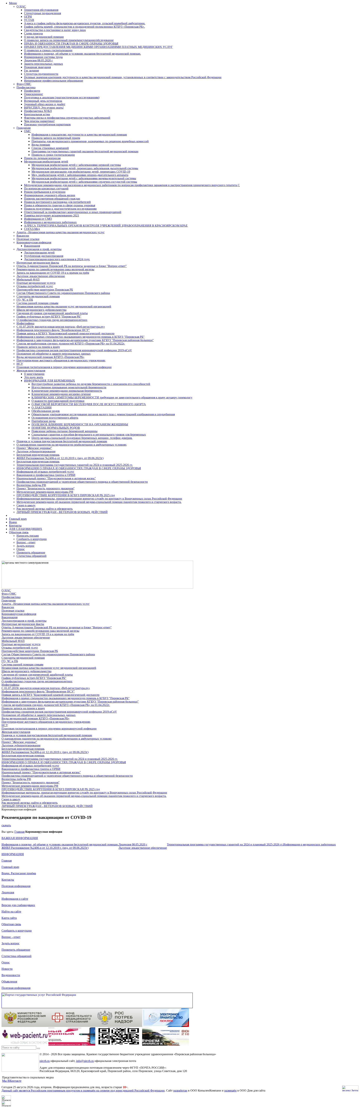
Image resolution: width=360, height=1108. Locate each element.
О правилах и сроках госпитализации (48, 50)
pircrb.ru (45, 1060)
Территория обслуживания (41, 9)
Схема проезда (33, 33)
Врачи (13, 522)
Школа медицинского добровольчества (41, 309)
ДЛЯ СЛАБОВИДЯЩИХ (25, 528)
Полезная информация (16, 886)
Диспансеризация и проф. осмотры (39, 249)
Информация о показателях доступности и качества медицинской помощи (79, 134)
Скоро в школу (25, 505)
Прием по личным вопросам (42, 158)
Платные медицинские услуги (36, 282)
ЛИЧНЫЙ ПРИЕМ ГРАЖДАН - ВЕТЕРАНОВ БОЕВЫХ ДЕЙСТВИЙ (62, 512)
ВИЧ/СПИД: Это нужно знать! (44, 107)
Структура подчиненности (41, 73)
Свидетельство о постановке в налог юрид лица (55, 30)
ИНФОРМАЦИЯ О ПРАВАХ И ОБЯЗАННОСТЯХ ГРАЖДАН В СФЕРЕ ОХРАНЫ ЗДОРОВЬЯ (78, 468)
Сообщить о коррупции (31, 539)
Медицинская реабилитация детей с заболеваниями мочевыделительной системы (84, 178)
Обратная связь (18, 532)
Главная (19, 831)
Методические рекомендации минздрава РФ (44, 491)
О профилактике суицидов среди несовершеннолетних (51, 320)
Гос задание (31, 70)
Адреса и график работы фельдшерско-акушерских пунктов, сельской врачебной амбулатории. (84, 23)
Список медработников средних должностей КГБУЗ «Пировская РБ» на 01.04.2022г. (70, 343)
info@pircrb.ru (85, 1060)
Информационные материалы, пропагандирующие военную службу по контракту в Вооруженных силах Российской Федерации (99, 498)
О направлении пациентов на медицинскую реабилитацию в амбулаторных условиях (71, 444)
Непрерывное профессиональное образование (53, 80)
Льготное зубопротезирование (36, 451)
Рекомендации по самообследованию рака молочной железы (55, 269)
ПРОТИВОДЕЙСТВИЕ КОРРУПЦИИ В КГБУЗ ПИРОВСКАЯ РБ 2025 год (65, 495)
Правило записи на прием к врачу (38, 346)
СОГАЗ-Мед (32, 229)
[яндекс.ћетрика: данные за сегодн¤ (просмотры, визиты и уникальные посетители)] (350, 1088)
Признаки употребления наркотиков (47, 124)
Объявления (9, 981)
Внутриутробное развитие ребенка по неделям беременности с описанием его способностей (91, 384)
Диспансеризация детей (39, 252)
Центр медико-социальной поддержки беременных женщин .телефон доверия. (82, 437)
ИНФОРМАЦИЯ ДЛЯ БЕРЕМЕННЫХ (49, 380)
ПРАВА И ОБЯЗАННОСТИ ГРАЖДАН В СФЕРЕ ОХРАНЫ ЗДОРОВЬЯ (71, 43)
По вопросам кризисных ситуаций (46, 188)
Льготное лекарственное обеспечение (40, 276)
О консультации (34, 373)
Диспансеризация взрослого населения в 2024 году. (57, 259)
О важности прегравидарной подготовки (58, 400)
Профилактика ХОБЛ (38, 111)
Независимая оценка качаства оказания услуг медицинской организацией (63, 306)
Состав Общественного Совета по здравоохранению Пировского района (63, 293)
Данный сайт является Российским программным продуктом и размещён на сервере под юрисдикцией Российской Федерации (83, 1090)
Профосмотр (32, 90)
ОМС (27, 131)
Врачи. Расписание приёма (19, 873)
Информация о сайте (15, 898)
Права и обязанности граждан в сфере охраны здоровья (59, 205)
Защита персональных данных (43, 63)
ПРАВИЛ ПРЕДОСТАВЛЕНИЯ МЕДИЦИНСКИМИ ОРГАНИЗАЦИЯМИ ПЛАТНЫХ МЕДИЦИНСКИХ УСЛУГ (98, 46)
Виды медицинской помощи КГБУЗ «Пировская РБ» (50, 357)
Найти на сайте (11, 911)
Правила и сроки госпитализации (53, 154)
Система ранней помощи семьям (37, 303)
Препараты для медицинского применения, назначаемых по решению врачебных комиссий (90, 141)
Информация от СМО (38, 218)
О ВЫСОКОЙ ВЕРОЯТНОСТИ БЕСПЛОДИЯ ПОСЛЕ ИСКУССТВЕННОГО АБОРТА (89, 404)
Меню (13, 3)
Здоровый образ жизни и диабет (44, 104)
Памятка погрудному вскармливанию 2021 (51, 215)
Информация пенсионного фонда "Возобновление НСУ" (53, 330)
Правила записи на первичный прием (56, 138)
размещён (230, 1090)
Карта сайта (9, 917)
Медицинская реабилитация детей (46, 161)
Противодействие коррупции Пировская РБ (44, 289)
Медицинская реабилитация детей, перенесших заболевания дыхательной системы (85, 168)
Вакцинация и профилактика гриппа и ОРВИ (45, 475)
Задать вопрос (25, 545)
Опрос (20, 549)
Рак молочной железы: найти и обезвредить (44, 508)
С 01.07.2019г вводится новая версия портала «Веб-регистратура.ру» (60, 326)
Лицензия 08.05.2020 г (38, 60)
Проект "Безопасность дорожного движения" (45, 488)
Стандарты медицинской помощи (38, 296)
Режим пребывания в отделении (44, 191)
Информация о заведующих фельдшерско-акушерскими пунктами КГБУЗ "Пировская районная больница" (85, 340)
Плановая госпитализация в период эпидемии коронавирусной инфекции (64, 367)
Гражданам (23, 127)
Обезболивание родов (46, 411)
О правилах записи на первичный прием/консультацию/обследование (69, 40)
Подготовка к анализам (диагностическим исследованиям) (61, 97)
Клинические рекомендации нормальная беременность (67, 390)
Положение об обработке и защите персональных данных (53, 353)
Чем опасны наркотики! (39, 121)
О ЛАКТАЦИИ (42, 407)
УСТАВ (29, 20)
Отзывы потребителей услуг (34, 286)
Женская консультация (30, 370)
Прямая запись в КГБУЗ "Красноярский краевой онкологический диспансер (65, 333)
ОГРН (28, 16)
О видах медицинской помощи (44, 36)
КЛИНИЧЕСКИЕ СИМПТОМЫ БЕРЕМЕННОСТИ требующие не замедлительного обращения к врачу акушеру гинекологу (112, 397)
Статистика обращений (31, 555)
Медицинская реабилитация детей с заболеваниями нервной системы (76, 164)
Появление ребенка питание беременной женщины (65, 431)
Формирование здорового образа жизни (49, 195)
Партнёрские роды (44, 421)
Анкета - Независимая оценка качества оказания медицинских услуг (60, 232)
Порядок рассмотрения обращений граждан (52, 198)
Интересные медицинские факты (37, 262)
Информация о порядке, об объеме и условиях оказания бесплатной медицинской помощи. (82, 53)
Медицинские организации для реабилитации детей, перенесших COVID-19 (81, 171)
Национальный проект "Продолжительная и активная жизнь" (56, 478)
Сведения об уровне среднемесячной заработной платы (52, 313)
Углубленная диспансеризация (43, 255)
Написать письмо (27, 535)
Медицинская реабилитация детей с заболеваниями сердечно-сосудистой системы (84, 181)
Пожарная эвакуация (37, 67)
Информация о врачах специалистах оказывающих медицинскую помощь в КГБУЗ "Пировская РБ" (80, 336)
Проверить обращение (30, 552)
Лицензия (8, 892)
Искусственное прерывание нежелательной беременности (69, 387)
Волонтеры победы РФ (31, 485)
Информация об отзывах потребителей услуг (45, 471)
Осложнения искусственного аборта (55, 417)
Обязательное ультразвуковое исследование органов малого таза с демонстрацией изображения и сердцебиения (103, 414)
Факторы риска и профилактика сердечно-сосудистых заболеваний (67, 117)
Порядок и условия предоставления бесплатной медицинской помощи (61, 441)
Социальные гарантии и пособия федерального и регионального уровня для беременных (89, 434)
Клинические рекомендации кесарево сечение (61, 394)
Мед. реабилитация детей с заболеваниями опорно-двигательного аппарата (80, 175)
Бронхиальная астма (37, 114)
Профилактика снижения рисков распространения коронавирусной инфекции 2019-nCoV (74, 350)
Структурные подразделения (42, 13)
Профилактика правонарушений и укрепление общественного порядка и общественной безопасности (82, 481)
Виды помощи (41, 144)
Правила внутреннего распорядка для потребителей (57, 202)
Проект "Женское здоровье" (34, 448)
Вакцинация (32, 245)
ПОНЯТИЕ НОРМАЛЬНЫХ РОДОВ (56, 427)
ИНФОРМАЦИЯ (13, 854)
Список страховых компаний (50, 148)
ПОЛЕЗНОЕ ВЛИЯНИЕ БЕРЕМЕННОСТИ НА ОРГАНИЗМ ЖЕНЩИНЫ (80, 424)
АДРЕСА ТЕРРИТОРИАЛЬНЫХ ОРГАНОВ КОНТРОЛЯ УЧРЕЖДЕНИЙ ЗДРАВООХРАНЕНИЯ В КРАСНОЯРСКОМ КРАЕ (106, 225)
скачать (6, 825)
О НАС (21, 6)
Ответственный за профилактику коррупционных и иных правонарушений (72, 212)
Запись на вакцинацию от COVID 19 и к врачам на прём (52, 272)
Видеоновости (11, 975)
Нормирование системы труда (43, 57)
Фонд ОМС (23, 84)
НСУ (19, 363)
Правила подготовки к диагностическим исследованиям (60, 208)
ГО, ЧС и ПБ (24, 299)
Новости (7, 968)
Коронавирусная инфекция (33, 242)
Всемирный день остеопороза (43, 100)
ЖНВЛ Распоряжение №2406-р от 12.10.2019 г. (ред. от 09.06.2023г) (60, 458)
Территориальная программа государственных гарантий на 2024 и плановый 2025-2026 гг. (74, 464)
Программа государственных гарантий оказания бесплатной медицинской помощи (85, 151)
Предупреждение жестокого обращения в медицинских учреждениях (60, 360)
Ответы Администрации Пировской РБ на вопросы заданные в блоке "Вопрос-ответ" (71, 266)
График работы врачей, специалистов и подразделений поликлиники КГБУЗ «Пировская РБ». (84, 26)
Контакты (15, 525)
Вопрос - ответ (25, 542)
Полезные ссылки (27, 239)
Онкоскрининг (33, 94)
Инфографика (25, 323)
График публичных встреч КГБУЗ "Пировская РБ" (48, 316)
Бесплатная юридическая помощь (37, 454)
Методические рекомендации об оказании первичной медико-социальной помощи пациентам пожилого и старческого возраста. (99, 502)
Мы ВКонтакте (11, 1080)
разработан (180, 1090)
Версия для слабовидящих (18, 905)
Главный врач (18, 518)
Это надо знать (33, 377)
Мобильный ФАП (28, 279)
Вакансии (22, 235)
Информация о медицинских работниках (50, 222)
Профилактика (25, 87)
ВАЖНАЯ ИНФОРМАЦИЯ (20, 838)
